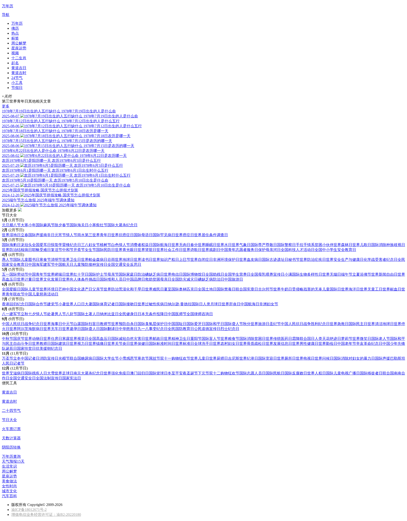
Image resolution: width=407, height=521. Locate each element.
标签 (15, 38)
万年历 (17, 23)
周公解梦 (18, 43)
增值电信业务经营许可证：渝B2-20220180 (46, 515)
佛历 (15, 28)
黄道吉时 (18, 73)
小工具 (17, 83)
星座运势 (18, 48)
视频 (15, 53)
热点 (15, 33)
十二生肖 (18, 58)
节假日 (17, 88)
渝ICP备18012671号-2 (29, 510)
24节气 (17, 78)
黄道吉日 (18, 68)
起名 (15, 63)
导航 (5, 15)
